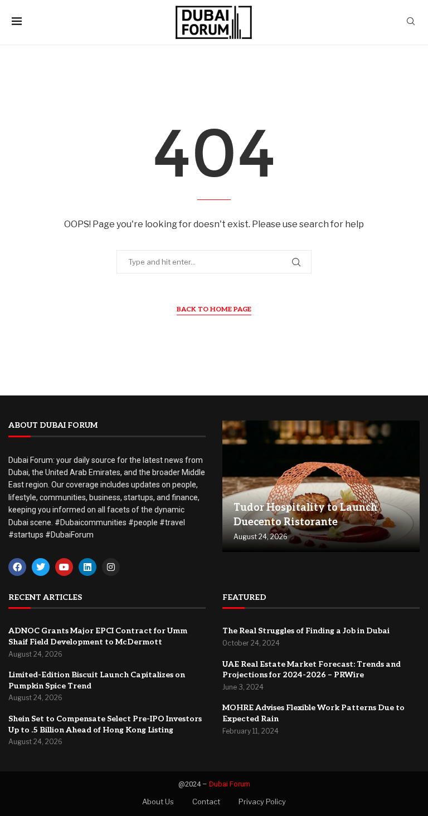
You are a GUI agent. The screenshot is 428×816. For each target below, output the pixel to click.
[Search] (410, 22)
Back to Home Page (214, 309)
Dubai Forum (229, 784)
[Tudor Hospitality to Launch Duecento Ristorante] (321, 487)
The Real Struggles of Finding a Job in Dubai (306, 631)
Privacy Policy (262, 801)
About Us (158, 801)
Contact (206, 801)
